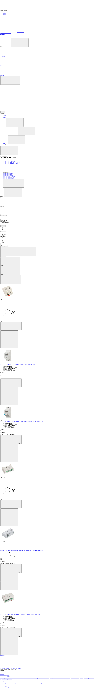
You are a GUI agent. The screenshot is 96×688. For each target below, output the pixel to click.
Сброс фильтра (3, 215)
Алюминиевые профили (5, 94)
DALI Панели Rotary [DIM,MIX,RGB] (10, 161)
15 (2, 227)
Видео (5, 683)
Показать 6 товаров (4, 246)
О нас (4, 12)
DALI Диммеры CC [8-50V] (8, 174)
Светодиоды (5, 109)
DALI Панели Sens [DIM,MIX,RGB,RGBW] (11, 163)
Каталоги (2, 683)
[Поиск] (19, 42)
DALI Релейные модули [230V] (9, 176)
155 (3, 242)
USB (3, 223)
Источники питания (5, 88)
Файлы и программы (40, 683)
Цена (2, 265)
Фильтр (2, 283)
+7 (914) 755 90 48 (3, 668)
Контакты (9, 33)
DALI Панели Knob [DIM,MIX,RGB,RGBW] (11, 162)
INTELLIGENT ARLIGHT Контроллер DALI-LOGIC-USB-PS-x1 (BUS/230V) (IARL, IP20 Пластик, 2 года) (20, 364)
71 (2, 237)
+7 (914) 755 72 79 (10, 668)
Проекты (4, 14)
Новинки (4, 115)
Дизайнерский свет (52, 678)
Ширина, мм (2, 243)
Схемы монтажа (33, 683)
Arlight (8, 676)
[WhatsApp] (8, 32)
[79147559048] (8, 667)
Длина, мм (2, 235)
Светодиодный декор (81, 678)
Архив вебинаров (13, 683)
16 (2, 228)
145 (3, 240)
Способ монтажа (3, 230)
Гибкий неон (4, 104)
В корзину (19, 329)
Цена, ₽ (1, 218)
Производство (5, 681)
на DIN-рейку (5, 233)
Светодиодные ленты (4, 678)
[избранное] (9, 343)
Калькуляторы (27, 683)
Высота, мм (2, 244)
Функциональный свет (44, 678)
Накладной (4, 234)
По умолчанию (3, 256)
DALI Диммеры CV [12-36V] (8, 173)
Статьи (18, 683)
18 (2, 229)
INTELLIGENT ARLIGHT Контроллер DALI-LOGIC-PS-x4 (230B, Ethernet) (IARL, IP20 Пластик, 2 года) (20, 614)
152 (3, 241)
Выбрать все (3, 221)
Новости (4, 13)
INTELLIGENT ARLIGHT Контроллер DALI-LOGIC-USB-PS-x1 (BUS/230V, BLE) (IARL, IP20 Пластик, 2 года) (21, 421)
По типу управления (4, 214)
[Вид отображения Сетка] (9, 251)
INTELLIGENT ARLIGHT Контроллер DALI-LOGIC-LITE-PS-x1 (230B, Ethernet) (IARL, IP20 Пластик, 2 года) (21, 307)
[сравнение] (9, 334)
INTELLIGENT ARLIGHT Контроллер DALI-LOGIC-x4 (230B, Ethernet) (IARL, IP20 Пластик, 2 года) (19, 485)
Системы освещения (5, 100)
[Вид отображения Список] (27, 251)
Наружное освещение (5, 102)
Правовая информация (4, 675)
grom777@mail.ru (17, 668)
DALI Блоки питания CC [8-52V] (9, 178)
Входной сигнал (3, 220)
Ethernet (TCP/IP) (5, 222)
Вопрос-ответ (21, 683)
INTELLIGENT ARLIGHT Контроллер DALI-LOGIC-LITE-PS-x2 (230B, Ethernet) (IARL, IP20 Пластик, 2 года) (21, 550)
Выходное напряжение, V (5, 224)
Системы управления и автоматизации (23, 678)
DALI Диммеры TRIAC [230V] (8, 175)
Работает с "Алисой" (4, 245)
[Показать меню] (15, 122)
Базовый (2, 206)
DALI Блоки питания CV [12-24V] (9, 177)
